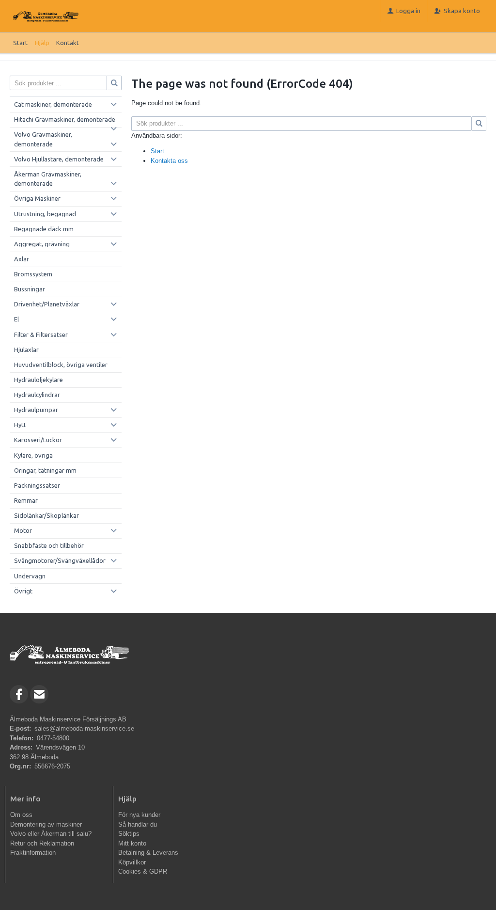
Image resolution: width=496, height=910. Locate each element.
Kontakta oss (169, 160)
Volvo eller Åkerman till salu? (51, 833)
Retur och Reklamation (42, 843)
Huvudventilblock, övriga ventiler (61, 364)
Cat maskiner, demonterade (53, 104)
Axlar (21, 258)
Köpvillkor (132, 862)
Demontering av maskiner (46, 824)
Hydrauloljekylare (38, 379)
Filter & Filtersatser (41, 334)
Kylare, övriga (33, 455)
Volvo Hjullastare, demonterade (59, 159)
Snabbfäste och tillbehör (49, 545)
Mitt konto (132, 843)
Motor (23, 530)
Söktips (129, 833)
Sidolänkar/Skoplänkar (46, 515)
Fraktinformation (33, 852)
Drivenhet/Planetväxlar (46, 304)
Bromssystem (33, 274)
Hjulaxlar (26, 349)
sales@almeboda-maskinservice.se (84, 728)
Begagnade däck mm (44, 228)
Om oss (21, 814)
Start (20, 42)
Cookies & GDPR (142, 871)
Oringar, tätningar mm (45, 470)
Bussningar (29, 289)
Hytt (20, 424)
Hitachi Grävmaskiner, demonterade (64, 119)
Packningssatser (37, 485)
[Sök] (479, 123)
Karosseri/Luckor (38, 439)
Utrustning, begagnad (45, 213)
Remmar (26, 500)
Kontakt (67, 42)
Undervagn (30, 576)
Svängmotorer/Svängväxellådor (60, 560)
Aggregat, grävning (42, 243)
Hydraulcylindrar (37, 394)
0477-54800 (53, 738)
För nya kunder (139, 814)
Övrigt (23, 591)
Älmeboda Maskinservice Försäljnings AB (68, 719)
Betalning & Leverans (148, 852)
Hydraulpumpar (36, 409)
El (16, 319)
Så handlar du (137, 824)
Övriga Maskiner (37, 198)
